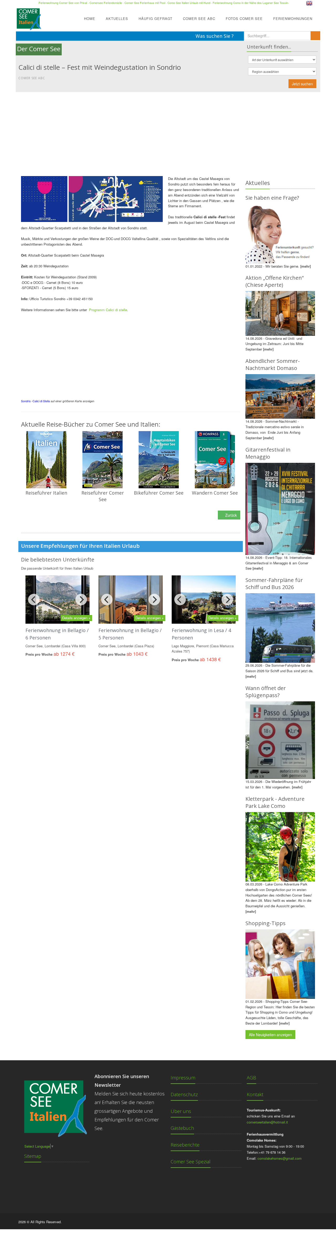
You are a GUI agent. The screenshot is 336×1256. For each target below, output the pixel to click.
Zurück (230, 515)
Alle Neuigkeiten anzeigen (270, 1034)
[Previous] (34, 599)
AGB (251, 1077)
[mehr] (305, 266)
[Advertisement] (168, 131)
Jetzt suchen (302, 83)
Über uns (181, 1111)
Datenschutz (184, 1094)
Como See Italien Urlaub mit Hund (188, 3)
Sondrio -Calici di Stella (35, 401)
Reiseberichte (185, 1145)
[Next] (81, 599)
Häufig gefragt (155, 18)
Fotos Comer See (244, 18)
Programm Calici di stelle (108, 309)
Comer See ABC (199, 18)
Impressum (183, 1077)
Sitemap (32, 1156)
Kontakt (255, 1094)
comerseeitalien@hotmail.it (267, 1122)
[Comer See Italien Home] (28, 17)
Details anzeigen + (76, 617)
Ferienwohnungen (292, 18)
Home (89, 18)
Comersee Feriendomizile (106, 3)
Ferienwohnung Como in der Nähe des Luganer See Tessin (250, 3)
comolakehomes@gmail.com (280, 1158)
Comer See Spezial (191, 1161)
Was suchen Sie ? (215, 36)
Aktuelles (117, 18)
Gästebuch (182, 1128)
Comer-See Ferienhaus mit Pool (144, 3)
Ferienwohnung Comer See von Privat (63, 3)
